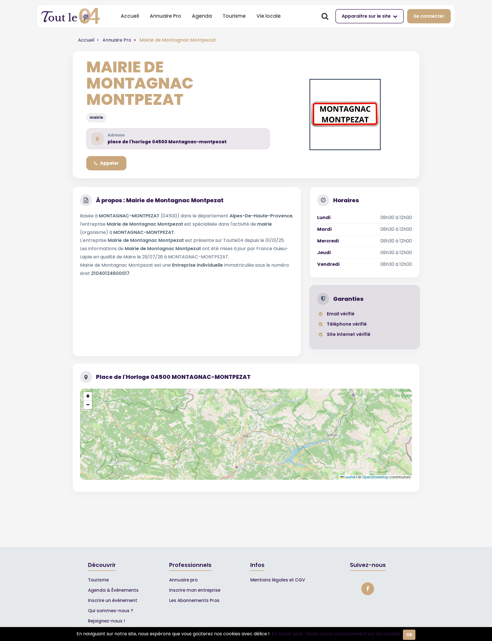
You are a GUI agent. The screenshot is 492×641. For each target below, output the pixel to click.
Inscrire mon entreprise (194, 590)
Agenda (202, 16)
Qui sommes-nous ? (110, 611)
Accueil (130, 16)
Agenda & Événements (113, 590)
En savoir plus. (287, 633)
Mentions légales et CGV (277, 580)
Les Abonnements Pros (194, 600)
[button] (87, 396)
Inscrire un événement (112, 600)
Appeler (109, 163)
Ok (409, 634)
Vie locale (269, 16)
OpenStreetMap (375, 477)
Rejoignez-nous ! (106, 621)
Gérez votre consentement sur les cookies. (353, 633)
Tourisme (234, 16)
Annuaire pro (183, 580)
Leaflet (350, 477)
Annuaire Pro (165, 16)
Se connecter (428, 16)
